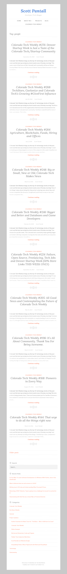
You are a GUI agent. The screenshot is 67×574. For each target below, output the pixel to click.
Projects (38, 20)
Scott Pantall (33, 11)
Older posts (14, 452)
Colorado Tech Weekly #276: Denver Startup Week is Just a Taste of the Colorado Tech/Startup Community (33, 48)
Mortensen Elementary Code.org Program (22, 533)
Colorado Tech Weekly (33, 24)
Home (19, 20)
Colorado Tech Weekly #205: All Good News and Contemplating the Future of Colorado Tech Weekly (33, 301)
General (12, 514)
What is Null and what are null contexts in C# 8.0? (23, 483)
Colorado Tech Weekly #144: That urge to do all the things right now (33, 419)
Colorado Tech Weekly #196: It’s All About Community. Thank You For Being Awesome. (33, 341)
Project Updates (14, 517)
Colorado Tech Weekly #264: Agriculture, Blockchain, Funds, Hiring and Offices (33, 133)
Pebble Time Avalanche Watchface (20, 537)
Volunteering (13, 552)
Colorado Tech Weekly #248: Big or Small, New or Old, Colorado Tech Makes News (33, 173)
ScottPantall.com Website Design (20, 540)
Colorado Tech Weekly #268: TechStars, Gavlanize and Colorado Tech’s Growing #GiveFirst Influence (33, 90)
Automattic (39, 564)
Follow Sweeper (15, 529)
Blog (46, 20)
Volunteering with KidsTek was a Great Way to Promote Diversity (27, 496)
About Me (27, 20)
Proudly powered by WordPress (33, 563)
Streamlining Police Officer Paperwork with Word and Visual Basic (29, 544)
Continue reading (38, 73)
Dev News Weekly (14, 510)
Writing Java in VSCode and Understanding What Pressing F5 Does (28, 487)
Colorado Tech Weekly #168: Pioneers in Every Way (33, 379)
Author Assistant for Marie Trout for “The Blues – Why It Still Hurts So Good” (32, 521)
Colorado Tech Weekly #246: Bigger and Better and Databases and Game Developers (33, 215)
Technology (13, 548)
